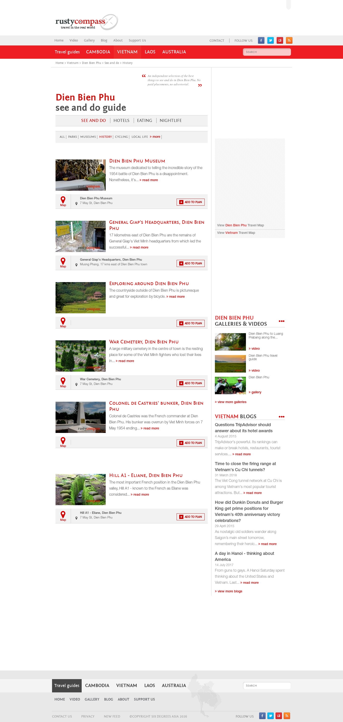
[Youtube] (279, 42)
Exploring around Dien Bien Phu (149, 284)
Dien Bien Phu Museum (137, 161)
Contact (217, 41)
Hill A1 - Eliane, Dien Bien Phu (146, 475)
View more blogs (229, 591)
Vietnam (127, 52)
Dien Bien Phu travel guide (263, 357)
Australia (174, 52)
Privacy (87, 717)
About (118, 40)
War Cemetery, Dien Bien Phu (144, 342)
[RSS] (289, 42)
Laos (150, 52)
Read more (149, 180)
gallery (256, 392)
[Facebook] (261, 42)
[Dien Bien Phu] (230, 385)
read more (242, 454)
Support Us (137, 40)
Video (74, 40)
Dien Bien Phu (236, 225)
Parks (72, 137)
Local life (140, 137)
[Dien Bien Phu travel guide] (230, 364)
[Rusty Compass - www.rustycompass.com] (82, 22)
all (62, 137)
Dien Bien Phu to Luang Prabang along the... (266, 335)
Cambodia (98, 52)
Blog (104, 40)
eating (144, 120)
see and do (93, 120)
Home (58, 40)
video (255, 349)
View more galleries (231, 402)
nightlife (171, 120)
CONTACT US (62, 717)
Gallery (89, 40)
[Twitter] (270, 42)
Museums (88, 137)
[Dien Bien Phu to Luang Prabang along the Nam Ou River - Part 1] (230, 342)
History (105, 137)
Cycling (121, 137)
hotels (121, 120)
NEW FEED (112, 717)
